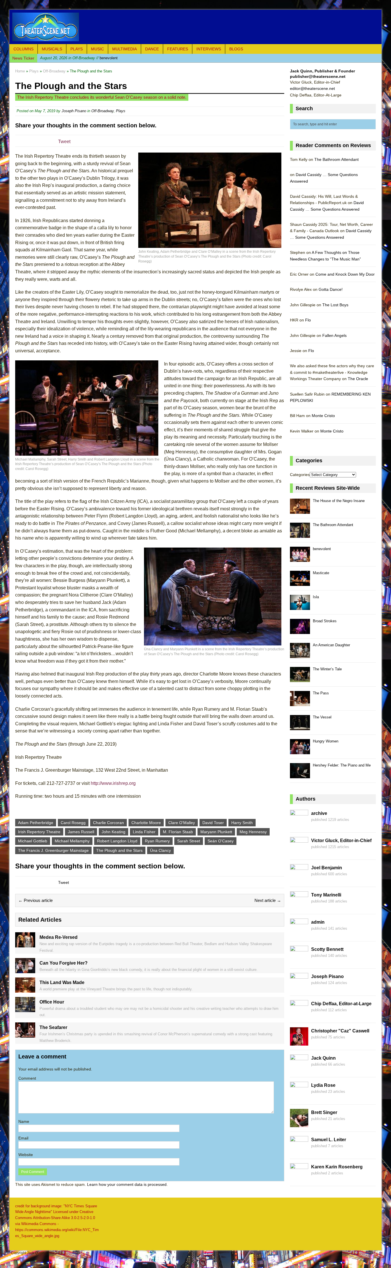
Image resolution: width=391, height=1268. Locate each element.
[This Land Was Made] (25, 989)
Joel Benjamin (326, 867)
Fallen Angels (334, 335)
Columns (23, 49)
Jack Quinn (323, 1058)
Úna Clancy (160, 850)
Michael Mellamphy (72, 841)
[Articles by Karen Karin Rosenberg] (299, 1178)
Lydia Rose (323, 1085)
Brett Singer (324, 1112)
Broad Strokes (325, 621)
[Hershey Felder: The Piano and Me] (300, 775)
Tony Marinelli (326, 894)
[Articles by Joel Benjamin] (299, 879)
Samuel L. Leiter (328, 1139)
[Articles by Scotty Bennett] (299, 960)
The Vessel (322, 717)
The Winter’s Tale (327, 669)
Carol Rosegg (73, 822)
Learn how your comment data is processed (127, 1184)
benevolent (79, 58)
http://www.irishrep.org (113, 783)
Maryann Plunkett (216, 831)
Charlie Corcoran (108, 822)
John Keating (113, 831)
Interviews (208, 49)
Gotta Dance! (331, 289)
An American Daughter (331, 645)
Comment (27, 1078)
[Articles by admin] (299, 933)
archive (319, 813)
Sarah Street (188, 841)
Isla (316, 597)
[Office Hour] (25, 1008)
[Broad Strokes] (300, 631)
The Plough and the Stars (119, 850)
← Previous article (35, 900)
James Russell (81, 831)
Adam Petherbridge (35, 822)
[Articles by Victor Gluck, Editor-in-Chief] (299, 852)
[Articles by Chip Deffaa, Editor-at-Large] (299, 1015)
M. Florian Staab (178, 831)
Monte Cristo (323, 415)
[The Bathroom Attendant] (300, 534)
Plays (76, 49)
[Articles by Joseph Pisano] (299, 987)
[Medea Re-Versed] (25, 944)
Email (23, 1138)
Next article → (267, 900)
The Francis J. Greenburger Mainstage (53, 850)
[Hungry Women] (300, 751)
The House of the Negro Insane (339, 501)
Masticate (321, 573)
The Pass (321, 693)
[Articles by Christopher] (299, 1042)
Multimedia (124, 49)
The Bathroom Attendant (336, 159)
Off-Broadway (102, 111)
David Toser (213, 822)
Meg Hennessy (253, 831)
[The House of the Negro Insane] (300, 510)
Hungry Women (325, 741)
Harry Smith (242, 822)
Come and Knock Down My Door (345, 274)
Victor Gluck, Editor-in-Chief (341, 840)
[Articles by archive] (299, 824)
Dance (152, 49)
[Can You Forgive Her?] (25, 969)
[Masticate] (300, 582)
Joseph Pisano (74, 111)
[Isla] (300, 607)
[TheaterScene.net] (195, 27)
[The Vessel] (300, 727)
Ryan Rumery (157, 841)
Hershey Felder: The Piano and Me (342, 765)
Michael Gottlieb (32, 841)
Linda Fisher (144, 831)
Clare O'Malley (181, 822)
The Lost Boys (335, 305)
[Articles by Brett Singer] (299, 1123)
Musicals (52, 49)
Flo (308, 320)
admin (318, 922)
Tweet (64, 141)
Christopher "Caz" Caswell (340, 1030)
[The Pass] (300, 703)
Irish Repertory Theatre (39, 831)
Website (25, 1154)
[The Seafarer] (25, 1034)
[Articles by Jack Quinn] (299, 1069)
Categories (300, 474)
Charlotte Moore (146, 822)
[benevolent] (300, 558)
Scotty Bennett (327, 949)
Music (97, 49)
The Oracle (358, 378)
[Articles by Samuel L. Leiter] (299, 1151)
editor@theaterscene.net (312, 88)
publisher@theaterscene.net (317, 76)
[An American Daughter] (300, 655)
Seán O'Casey (221, 841)
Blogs (236, 49)
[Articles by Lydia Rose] (299, 1096)
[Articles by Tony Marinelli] (299, 906)
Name (23, 1121)
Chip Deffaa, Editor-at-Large (341, 1003)
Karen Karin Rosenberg (337, 1166)
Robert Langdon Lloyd (117, 841)
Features (177, 49)
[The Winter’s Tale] (300, 679)
